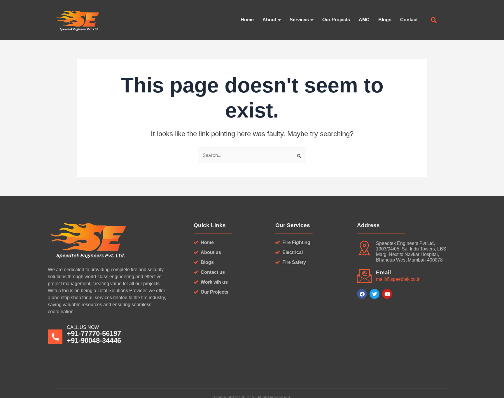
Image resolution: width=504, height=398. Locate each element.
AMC (364, 19)
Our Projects (336, 19)
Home (247, 19)
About (269, 19)
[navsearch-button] (434, 21)
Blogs (384, 19)
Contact (409, 19)
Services (299, 19)
